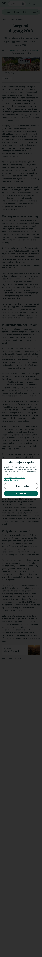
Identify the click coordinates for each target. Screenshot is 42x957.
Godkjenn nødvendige (21, 486)
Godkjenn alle (21, 493)
